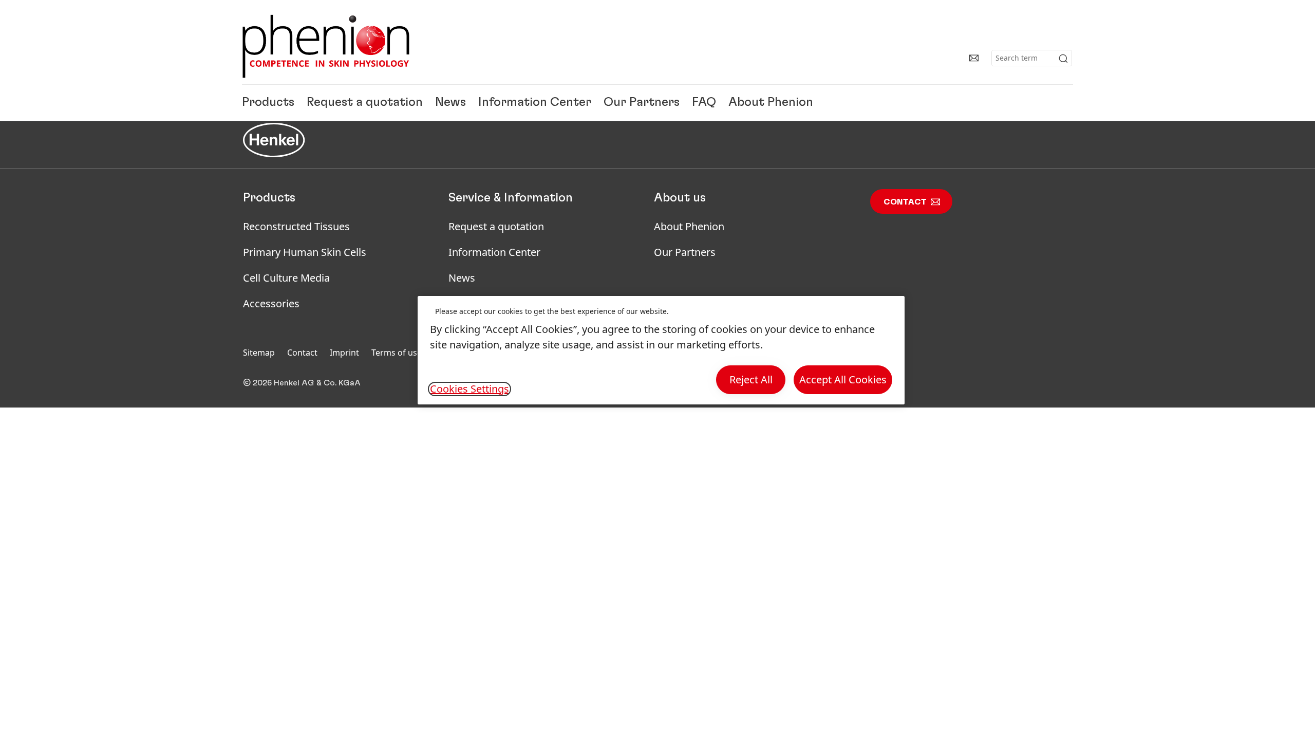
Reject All (751, 379)
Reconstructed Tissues (296, 226)
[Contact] (974, 58)
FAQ (704, 102)
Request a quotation (365, 102)
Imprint (344, 352)
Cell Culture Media (286, 278)
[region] (661, 350)
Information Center (534, 102)
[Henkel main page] (326, 46)
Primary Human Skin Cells (304, 252)
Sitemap (259, 352)
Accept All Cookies (843, 379)
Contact (905, 202)
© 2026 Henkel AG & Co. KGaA (302, 383)
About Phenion (770, 102)
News (450, 102)
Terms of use (396, 352)
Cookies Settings (469, 389)
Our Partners (642, 102)
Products (268, 102)
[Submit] (1063, 58)
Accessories (271, 303)
